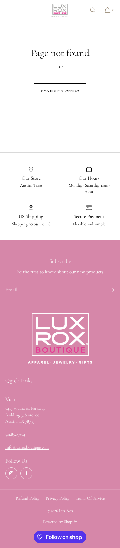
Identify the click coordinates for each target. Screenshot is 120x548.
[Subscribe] (106, 290)
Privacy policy (58, 498)
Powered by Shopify (60, 521)
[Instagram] (11, 473)
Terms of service (90, 498)
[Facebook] (26, 473)
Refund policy (28, 498)
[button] (93, 10)
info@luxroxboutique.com (27, 447)
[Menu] (13, 10)
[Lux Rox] (60, 10)
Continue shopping (60, 91)
